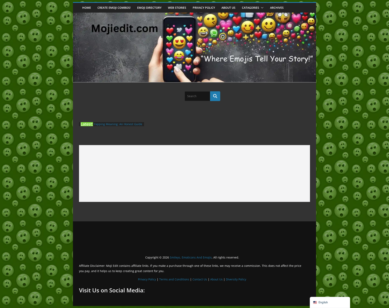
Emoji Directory (149, 8)
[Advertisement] (194, 173)
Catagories (250, 8)
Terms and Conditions (174, 279)
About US (228, 8)
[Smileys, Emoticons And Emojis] (194, 14)
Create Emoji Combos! (114, 8)
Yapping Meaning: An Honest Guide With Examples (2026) (118, 126)
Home (86, 8)
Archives (277, 8)
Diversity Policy (236, 279)
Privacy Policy (204, 8)
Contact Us (199, 279)
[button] (261, 8)
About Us (216, 279)
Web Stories (177, 8)
